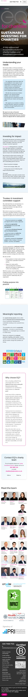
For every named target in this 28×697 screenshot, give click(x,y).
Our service (5, 146)
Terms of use (5, 680)
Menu (24, 1)
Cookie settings (5, 655)
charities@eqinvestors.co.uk (14, 471)
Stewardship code (6, 676)
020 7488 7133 (14, 2)
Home (2, 8)
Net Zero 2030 (5, 663)
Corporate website (6, 657)
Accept (4, 694)
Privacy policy (5, 667)
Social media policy (6, 678)
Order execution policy (7, 665)
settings (16, 691)
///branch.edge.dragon (20, 683)
